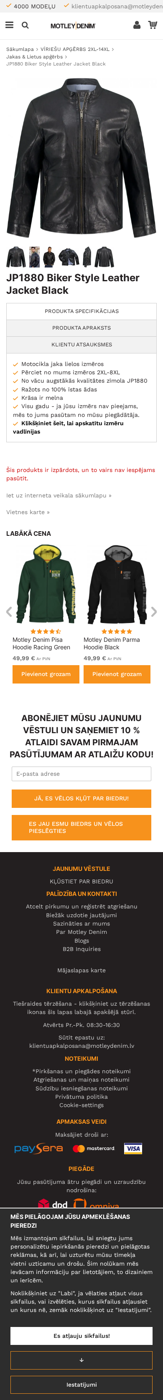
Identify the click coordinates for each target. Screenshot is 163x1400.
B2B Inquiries (82, 949)
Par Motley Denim (81, 931)
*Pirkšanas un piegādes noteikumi (81, 1071)
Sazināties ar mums (81, 923)
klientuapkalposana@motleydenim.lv (81, 1045)
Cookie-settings (81, 1105)
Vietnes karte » (28, 512)
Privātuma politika (81, 1096)
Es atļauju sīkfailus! (81, 1335)
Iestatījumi (81, 1384)
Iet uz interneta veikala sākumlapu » (59, 495)
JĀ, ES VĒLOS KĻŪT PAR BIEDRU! (81, 798)
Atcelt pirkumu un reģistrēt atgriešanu (82, 906)
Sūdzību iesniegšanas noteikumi (82, 1088)
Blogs (81, 940)
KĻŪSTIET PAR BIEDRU (81, 881)
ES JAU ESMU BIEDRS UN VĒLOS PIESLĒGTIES (76, 827)
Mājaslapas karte (81, 970)
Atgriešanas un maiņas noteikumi (81, 1079)
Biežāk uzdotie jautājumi (81, 915)
